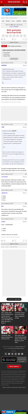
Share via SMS (17, 35)
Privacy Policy (15, 387)
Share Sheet (24, 35)
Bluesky (19, 354)
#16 (26, 62)
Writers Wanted (14, 366)
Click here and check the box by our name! (22, 359)
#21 (26, 219)
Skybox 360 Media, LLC (20, 346)
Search (24, 2)
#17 (26, 124)
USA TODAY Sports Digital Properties (16, 348)
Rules (8, 21)
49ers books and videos (11, 46)
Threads (12, 354)
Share (26, 2)
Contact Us (8, 387)
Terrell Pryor (6, 54)
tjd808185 (4, 65)
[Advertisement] (14, 273)
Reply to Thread (14, 42)
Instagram (15, 354)
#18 (26, 174)
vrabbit (3, 221)
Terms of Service (22, 387)
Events (19, 21)
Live (3, 21)
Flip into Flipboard (14, 35)
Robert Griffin (6, 56)
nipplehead (4, 192)
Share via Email (21, 35)
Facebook (9, 354)
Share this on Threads (10, 35)
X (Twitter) (6, 354)
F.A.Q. (13, 21)
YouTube (22, 354)
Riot (2, 206)
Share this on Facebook (6, 35)
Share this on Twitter (3, 35)
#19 (26, 190)
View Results (14, 58)
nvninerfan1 (4, 176)
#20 (26, 203)
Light (16, 299)
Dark (19, 299)
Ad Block (14, 8)
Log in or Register (14, 26)
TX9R (2, 127)
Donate (4, 387)
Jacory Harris (6, 52)
